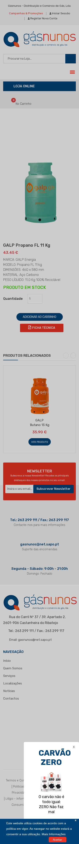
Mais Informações (54, 834)
